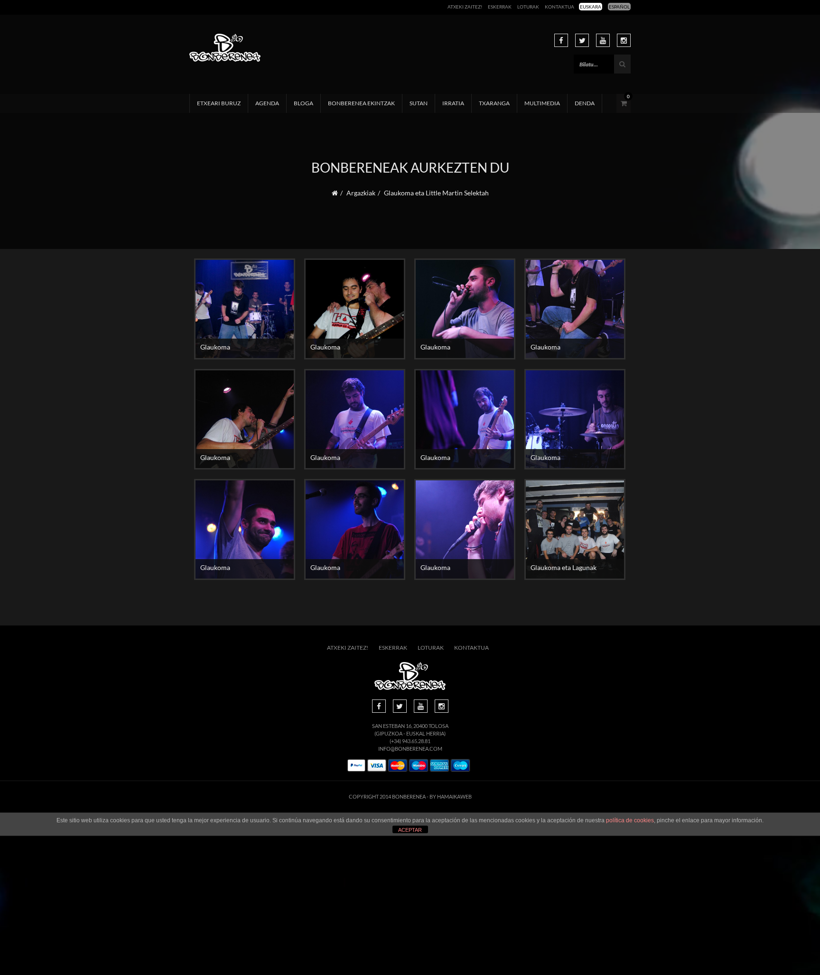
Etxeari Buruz (219, 103)
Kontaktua (559, 6)
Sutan (419, 103)
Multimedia (542, 103)
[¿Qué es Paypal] (356, 765)
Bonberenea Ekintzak (361, 103)
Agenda (267, 103)
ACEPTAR (410, 830)
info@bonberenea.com (410, 748)
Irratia (453, 103)
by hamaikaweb (450, 796)
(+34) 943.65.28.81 (410, 741)
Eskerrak (500, 6)
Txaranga (494, 103)
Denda (585, 103)
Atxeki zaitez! (464, 6)
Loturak (528, 6)
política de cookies (630, 820)
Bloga (303, 103)
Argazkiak (360, 193)
